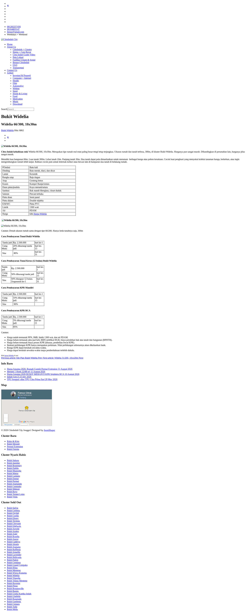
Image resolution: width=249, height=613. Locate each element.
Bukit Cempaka (14, 486)
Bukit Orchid (13, 513)
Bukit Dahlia (13, 468)
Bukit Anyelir (13, 528)
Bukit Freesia (13, 449)
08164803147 (13, 29)
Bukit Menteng (14, 570)
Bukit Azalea (13, 531)
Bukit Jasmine (13, 463)
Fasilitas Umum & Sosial (24, 60)
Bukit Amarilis (13, 552)
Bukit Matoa (12, 473)
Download (17, 104)
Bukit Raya (12, 491)
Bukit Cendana (14, 562)
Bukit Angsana (13, 547)
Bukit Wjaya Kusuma (17, 573)
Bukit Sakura (13, 460)
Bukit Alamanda (14, 484)
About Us (11, 47)
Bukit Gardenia (14, 601)
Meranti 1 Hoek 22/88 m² (26, 371)
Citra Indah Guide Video (24, 54)
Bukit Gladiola (13, 596)
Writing (16, 88)
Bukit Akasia (13, 544)
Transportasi (18, 67)
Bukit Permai (13, 481)
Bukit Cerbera (13, 510)
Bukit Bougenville (15, 588)
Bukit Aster (12, 534)
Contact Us (12, 70)
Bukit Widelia (7, 130)
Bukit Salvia (12, 508)
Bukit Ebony (13, 518)
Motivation (18, 99)
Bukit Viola (12, 497)
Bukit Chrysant (14, 523)
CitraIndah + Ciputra (22, 49)
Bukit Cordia (13, 515)
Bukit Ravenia (13, 583)
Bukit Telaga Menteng (17, 580)
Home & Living (20, 93)
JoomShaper (49, 430)
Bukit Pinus (12, 586)
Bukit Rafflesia (14, 549)
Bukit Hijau (12, 567)
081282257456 (14, 26)
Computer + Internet (22, 78)
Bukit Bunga (13, 591)
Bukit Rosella (13, 536)
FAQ (15, 65)
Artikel (10, 73)
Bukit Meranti (13, 444)
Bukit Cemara (13, 604)
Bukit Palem (12, 560)
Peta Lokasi (18, 57)
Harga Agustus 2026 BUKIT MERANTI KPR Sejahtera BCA (43, 374)
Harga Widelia (40, 214)
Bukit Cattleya (13, 541)
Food (15, 96)
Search (4, 109)
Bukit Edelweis (14, 526)
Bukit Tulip (12, 606)
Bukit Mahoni (13, 489)
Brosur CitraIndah (21, 62)
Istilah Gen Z (19, 377)
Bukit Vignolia (13, 578)
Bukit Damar (13, 478)
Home (10, 44)
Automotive (18, 86)
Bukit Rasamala (14, 599)
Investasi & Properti (22, 75)
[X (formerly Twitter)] (8, 138)
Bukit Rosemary (14, 465)
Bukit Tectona (13, 521)
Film (15, 83)
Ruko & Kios (13, 441)
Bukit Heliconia (14, 557)
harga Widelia (9, 355)
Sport (15, 91)
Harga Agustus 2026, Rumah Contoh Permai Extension (39, 369)
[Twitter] (8, 6)
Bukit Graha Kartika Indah (19, 593)
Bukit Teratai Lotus (15, 494)
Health (16, 80)
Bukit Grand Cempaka (17, 565)
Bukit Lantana (13, 476)
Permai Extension (15, 446)
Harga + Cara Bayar (22, 52)
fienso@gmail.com (15, 32)
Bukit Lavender (14, 554)
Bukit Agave (12, 539)
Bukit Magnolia (14, 471)
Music (15, 101)
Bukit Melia (12, 609)
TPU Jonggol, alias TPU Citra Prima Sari (32, 379)
